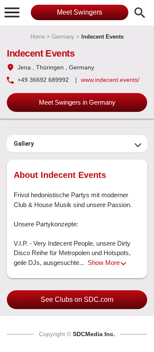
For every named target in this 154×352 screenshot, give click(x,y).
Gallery (24, 143)
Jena (24, 67)
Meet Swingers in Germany (77, 102)
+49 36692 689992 (43, 79)
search (140, 13)
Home (37, 36)
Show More (104, 262)
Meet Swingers (79, 12)
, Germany (79, 67)
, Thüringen (48, 67)
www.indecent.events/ (110, 79)
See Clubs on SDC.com (77, 299)
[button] (12, 12)
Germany (63, 36)
